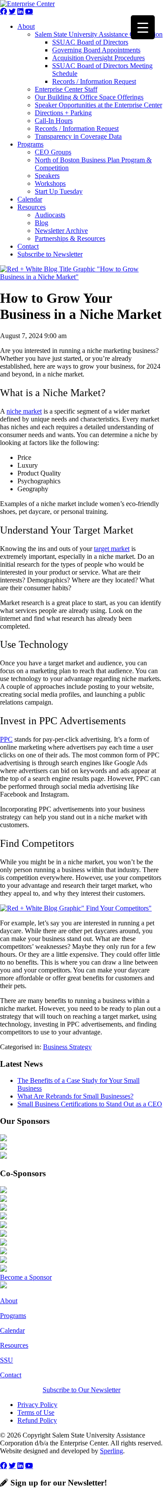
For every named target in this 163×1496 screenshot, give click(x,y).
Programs (30, 144)
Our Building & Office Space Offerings (89, 97)
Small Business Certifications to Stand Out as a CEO (89, 1104)
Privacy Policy (37, 1404)
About (26, 26)
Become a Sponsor (26, 1277)
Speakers (47, 175)
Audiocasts (50, 215)
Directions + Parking (63, 112)
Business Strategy (67, 1047)
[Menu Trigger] (143, 27)
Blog (41, 222)
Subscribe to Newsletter (50, 254)
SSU (6, 1360)
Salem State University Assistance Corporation (99, 34)
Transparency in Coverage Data (78, 136)
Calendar (29, 199)
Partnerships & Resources (70, 238)
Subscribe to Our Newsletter (81, 1389)
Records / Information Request (94, 81)
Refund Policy (37, 1420)
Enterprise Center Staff (66, 89)
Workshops (50, 183)
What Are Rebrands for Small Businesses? (75, 1096)
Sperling (111, 1451)
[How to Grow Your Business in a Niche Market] (81, 277)
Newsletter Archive (61, 230)
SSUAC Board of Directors (90, 42)
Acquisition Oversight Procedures (98, 58)
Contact (28, 246)
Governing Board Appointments (96, 50)
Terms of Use (35, 1412)
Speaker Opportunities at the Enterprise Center (98, 105)
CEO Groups (53, 152)
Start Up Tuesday (59, 191)
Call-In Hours (54, 120)
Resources (31, 207)
